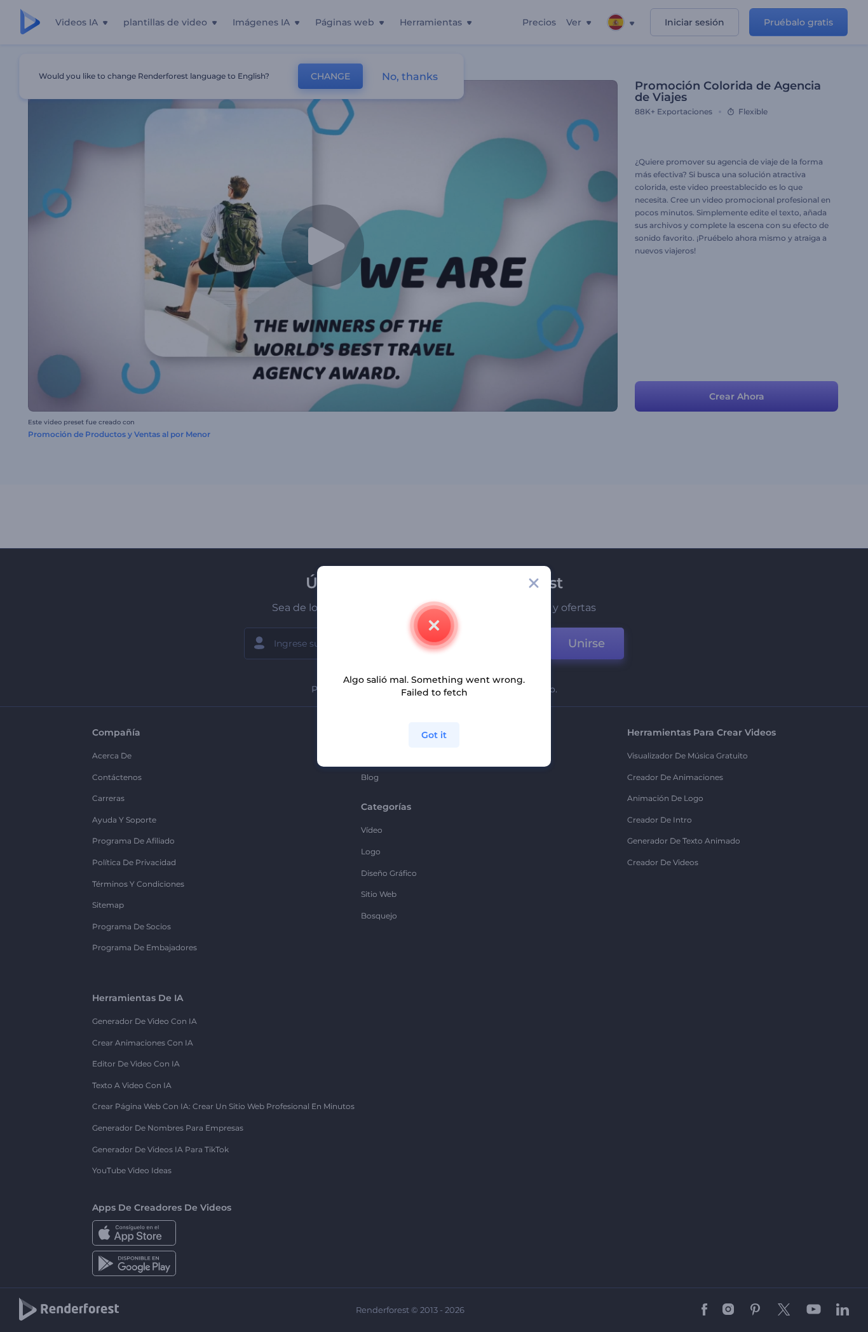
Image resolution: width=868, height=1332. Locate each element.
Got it (434, 735)
